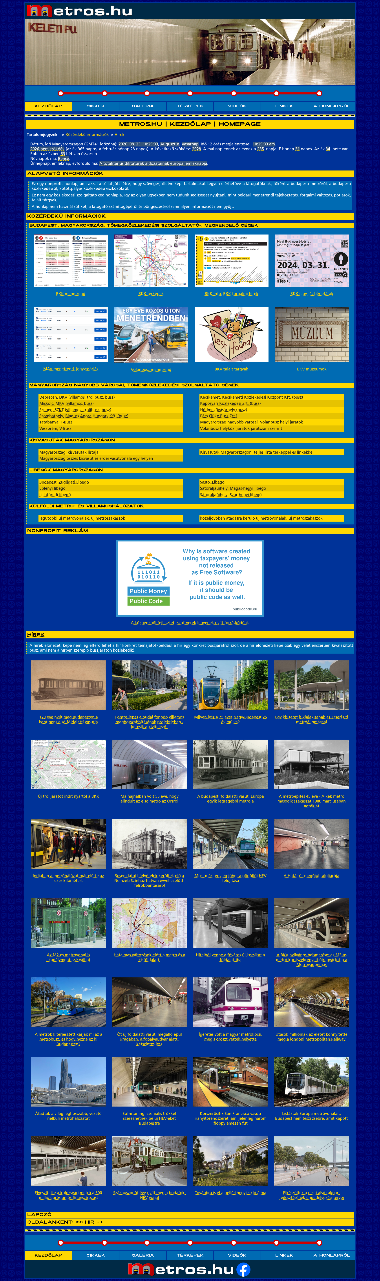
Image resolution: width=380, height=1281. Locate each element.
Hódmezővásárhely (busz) (223, 409)
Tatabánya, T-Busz (55, 422)
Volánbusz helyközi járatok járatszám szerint (241, 428)
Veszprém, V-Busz (55, 428)
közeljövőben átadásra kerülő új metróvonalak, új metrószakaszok (261, 518)
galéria (143, 106)
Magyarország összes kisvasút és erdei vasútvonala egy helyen (96, 458)
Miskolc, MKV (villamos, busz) (66, 403)
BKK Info (213, 293)
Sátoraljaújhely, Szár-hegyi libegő (231, 494)
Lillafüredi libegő (55, 494)
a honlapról (331, 106)
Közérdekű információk (87, 134)
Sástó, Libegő (212, 482)
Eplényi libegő (52, 488)
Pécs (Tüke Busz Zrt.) (218, 416)
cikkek (95, 106)
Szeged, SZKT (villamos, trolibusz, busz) (75, 409)
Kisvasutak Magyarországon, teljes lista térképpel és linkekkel (257, 452)
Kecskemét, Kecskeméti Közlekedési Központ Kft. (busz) (251, 397)
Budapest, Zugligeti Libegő (64, 482)
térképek (190, 106)
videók (237, 106)
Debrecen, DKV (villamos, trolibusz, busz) (77, 397)
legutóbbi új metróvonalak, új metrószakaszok (82, 518)
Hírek (119, 134)
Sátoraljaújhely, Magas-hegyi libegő (233, 488)
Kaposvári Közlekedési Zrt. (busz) (230, 403)
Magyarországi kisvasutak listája (69, 452)
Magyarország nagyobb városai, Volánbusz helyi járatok (251, 422)
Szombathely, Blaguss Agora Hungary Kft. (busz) (83, 416)
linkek (284, 106)
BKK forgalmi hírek (240, 293)
